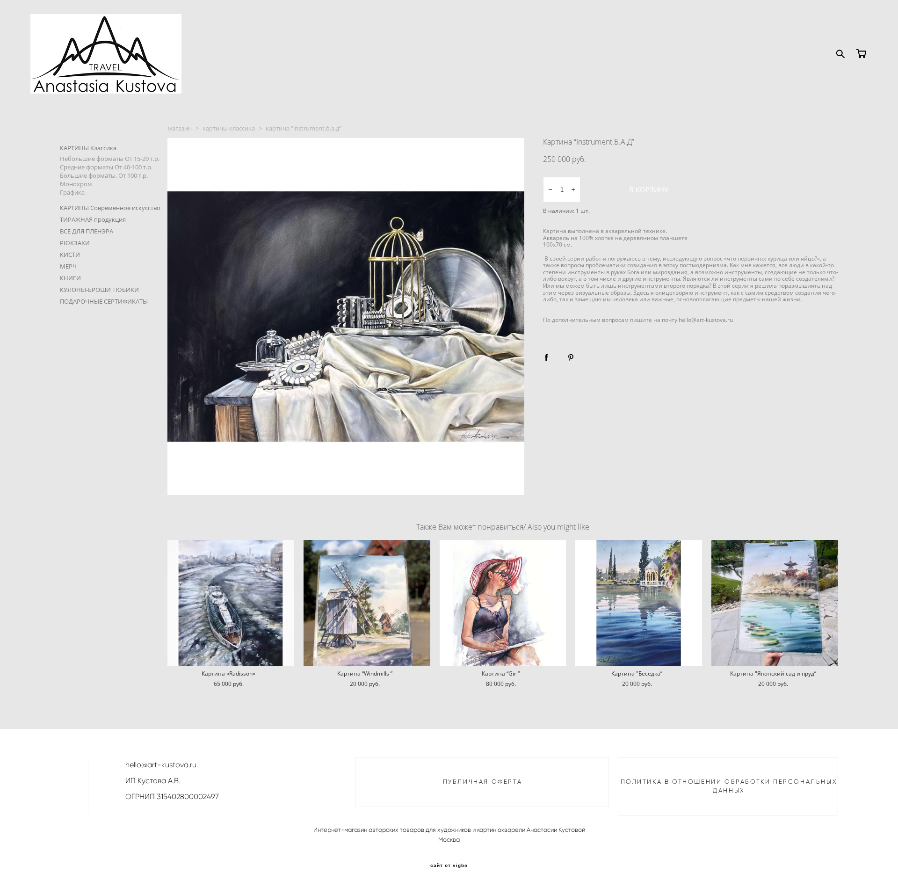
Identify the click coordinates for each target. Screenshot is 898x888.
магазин (179, 128)
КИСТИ (70, 254)
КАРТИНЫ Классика (88, 148)
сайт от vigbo (449, 865)
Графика (72, 192)
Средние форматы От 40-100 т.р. (106, 167)
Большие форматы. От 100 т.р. (104, 175)
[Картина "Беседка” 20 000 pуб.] (638, 603)
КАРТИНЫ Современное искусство (110, 208)
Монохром (76, 184)
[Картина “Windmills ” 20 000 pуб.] (367, 603)
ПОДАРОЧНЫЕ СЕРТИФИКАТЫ (104, 301)
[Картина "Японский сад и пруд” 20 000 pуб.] (774, 603)
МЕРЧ (68, 266)
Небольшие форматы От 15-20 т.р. (109, 158)
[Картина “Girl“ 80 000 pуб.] (503, 603)
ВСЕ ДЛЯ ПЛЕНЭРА (86, 231)
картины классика (229, 128)
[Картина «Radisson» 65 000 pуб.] (230, 603)
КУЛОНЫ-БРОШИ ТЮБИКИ (99, 289)
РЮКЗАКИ (75, 243)
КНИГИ (70, 278)
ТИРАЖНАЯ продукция (93, 219)
